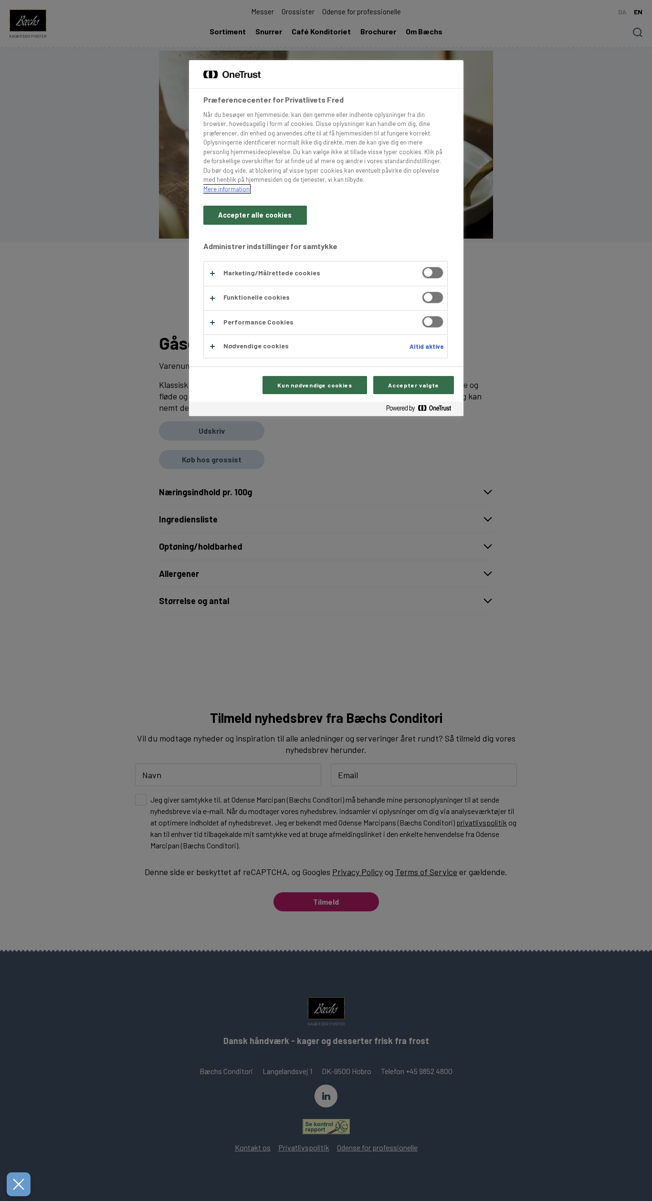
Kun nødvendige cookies (314, 385)
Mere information (226, 189)
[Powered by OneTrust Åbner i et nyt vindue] (422, 410)
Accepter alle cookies (255, 215)
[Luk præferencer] (19, 1184)
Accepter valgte (413, 385)
